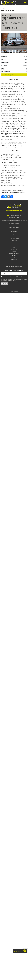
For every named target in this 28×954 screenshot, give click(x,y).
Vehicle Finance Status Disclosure (14, 266)
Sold (14, 234)
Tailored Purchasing (14, 238)
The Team (14, 255)
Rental (14, 247)
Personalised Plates (14, 253)
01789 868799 (7, 192)
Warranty (14, 242)
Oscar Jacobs (4, 6)
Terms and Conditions (14, 261)
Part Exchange (14, 240)
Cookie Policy (14, 264)
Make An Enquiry (8, 75)
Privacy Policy (14, 263)
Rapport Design (16, 291)
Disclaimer (14, 259)
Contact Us (14, 257)
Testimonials (14, 251)
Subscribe (5, 283)
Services (14, 236)
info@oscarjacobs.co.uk (16, 215)
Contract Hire (14, 249)
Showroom (11, 6)
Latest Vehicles (14, 232)
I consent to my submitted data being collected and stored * (13, 277)
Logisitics (14, 245)
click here (16, 192)
